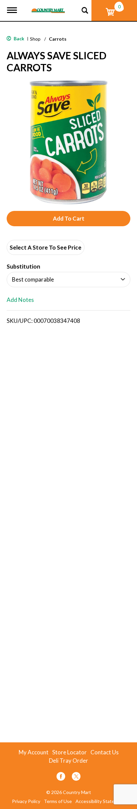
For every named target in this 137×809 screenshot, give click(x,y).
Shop (35, 39)
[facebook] (61, 777)
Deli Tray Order (68, 760)
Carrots (58, 39)
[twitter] (76, 777)
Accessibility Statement (100, 801)
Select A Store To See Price (45, 247)
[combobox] (68, 279)
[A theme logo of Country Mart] (48, 6)
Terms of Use (58, 801)
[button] (68, 218)
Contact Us (104, 752)
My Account (34, 752)
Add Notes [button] (20, 300)
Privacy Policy (26, 801)
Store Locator (69, 752)
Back (18, 38)
